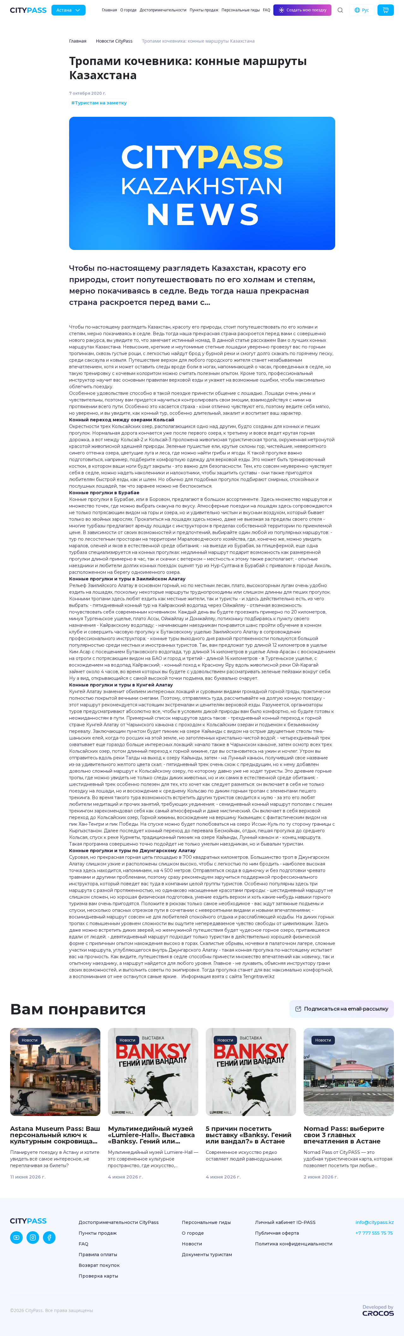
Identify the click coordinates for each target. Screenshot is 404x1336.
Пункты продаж (204, 10)
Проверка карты (98, 1276)
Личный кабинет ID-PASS (285, 1222)
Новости (192, 1244)
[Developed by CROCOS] (378, 1310)
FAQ (266, 10)
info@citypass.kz (374, 1222)
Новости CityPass (114, 41)
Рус (365, 10)
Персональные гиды (241, 10)
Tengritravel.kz (259, 976)
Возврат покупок (99, 1265)
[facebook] (49, 1237)
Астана (64, 10)
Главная (109, 10)
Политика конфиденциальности (293, 1244)
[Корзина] (385, 10)
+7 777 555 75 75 (374, 1233)
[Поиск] (340, 10)
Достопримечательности (163, 10)
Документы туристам (207, 1254)
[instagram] (33, 1237)
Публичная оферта (277, 1233)
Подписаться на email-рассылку (346, 1009)
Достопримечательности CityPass (119, 1222)
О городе (128, 10)
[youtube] (16, 1237)
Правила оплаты (98, 1254)
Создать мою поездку (306, 10)
